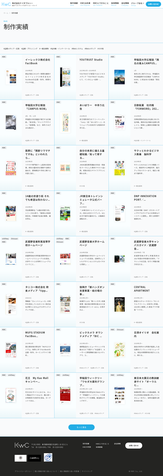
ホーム (6, 13)
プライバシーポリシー (23, 471)
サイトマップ (87, 471)
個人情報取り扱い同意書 (69, 471)
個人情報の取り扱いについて (46, 471)
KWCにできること (102, 444)
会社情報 (117, 444)
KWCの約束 (87, 447)
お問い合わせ (134, 445)
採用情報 (99, 447)
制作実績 (86, 444)
